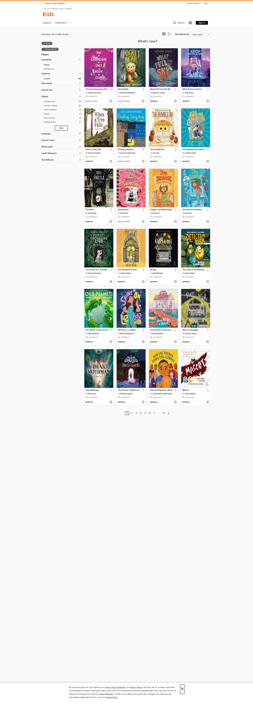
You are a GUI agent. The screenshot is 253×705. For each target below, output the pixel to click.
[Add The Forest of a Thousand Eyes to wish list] (110, 282)
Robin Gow (92, 393)
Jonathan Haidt (190, 153)
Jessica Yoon (189, 93)
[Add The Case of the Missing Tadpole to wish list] (207, 282)
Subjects (47, 22)
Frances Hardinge (94, 273)
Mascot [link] (185, 390)
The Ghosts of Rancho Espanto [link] (130, 390)
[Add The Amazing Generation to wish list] (207, 161)
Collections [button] (61, 22)
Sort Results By (182, 34)
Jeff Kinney (124, 213)
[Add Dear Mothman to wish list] (110, 402)
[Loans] (190, 23)
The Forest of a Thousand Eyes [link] (98, 270)
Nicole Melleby (157, 333)
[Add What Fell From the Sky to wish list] (175, 101)
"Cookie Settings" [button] (105, 694)
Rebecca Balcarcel (126, 333)
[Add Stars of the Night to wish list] (207, 342)
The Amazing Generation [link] (193, 149)
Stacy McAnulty (93, 333)
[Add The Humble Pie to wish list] (175, 161)
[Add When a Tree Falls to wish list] (110, 161)
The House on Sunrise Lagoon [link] (162, 330)
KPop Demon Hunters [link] (192, 89)
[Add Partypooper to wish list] (143, 222)
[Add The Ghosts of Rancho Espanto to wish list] (143, 402)
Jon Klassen (92, 213)
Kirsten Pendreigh (94, 153)
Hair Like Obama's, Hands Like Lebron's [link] (162, 390)
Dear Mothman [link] (92, 390)
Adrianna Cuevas (158, 93)
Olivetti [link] (153, 270)
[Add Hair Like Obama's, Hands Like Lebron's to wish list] (175, 402)
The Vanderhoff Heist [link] (127, 270)
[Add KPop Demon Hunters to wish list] (207, 101)
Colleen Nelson (125, 273)
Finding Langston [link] (126, 149)
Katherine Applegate (127, 93)
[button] (194, 4)
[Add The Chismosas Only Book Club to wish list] (110, 101)
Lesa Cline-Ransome (127, 153)
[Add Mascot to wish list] (207, 402)
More (61, 128)
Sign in (201, 22)
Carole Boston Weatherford (162, 393)
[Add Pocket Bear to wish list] (143, 101)
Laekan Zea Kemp (94, 93)
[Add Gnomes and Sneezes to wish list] (207, 222)
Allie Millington (157, 273)
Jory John (155, 153)
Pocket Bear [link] (123, 89)
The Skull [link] (90, 209)
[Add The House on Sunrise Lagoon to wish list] (175, 342)
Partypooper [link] (123, 209)
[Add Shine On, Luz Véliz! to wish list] (143, 342)
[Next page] (168, 413)
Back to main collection (55, 3)
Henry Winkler (190, 273)
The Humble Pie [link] (157, 149)
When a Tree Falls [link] (93, 149)
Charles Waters (190, 393)
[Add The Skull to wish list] (110, 222)
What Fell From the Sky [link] (160, 89)
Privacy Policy (136, 687)
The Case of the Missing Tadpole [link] (194, 270)
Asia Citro (156, 213)
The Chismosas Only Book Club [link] (98, 89)
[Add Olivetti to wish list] (175, 282)
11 (163, 413)
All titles (47, 65)
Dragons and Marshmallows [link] (162, 209)
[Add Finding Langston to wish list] (143, 161)
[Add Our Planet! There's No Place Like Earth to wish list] (110, 342)
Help (206, 4)
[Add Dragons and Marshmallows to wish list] (175, 222)
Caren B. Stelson (191, 333)
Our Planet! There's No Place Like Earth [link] (98, 330)
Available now (49, 69)
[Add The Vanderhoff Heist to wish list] (143, 282)
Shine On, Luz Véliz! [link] (127, 330)
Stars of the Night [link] (190, 330)
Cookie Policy (111, 697)
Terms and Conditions (115, 687)
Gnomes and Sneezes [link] (192, 209)
